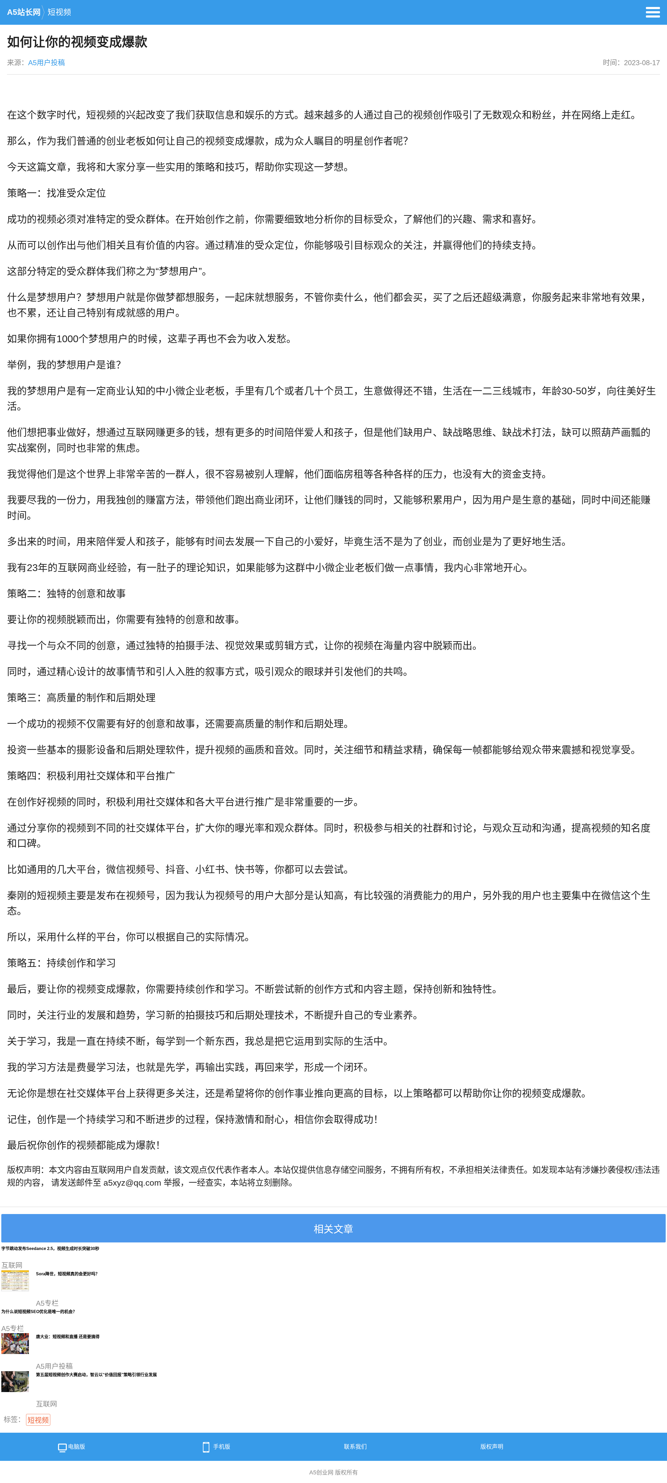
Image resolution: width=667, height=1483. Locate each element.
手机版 (221, 1446)
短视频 (59, 12)
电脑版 (76, 1446)
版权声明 (491, 1446)
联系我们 (355, 1446)
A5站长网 (24, 12)
